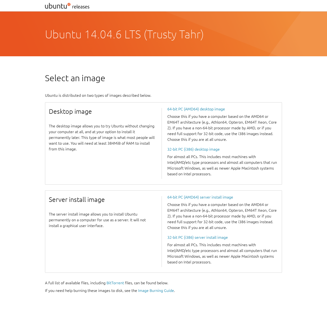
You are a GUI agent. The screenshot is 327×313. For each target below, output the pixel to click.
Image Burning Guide (156, 290)
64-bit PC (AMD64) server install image (200, 197)
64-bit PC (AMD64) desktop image (196, 109)
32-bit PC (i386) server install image (197, 237)
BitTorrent (115, 283)
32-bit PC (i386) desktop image (193, 149)
